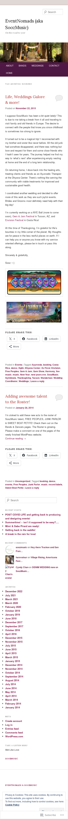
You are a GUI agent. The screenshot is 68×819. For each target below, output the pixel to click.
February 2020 (13, 607)
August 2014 (12, 680)
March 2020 (11, 603)
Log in (9, 725)
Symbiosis (10, 377)
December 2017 (13, 622)
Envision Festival (14, 220)
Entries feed (12, 728)
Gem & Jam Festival (23, 216)
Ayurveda (37, 364)
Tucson (36, 377)
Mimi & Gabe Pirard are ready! (22, 526)
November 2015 (13, 641)
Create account (13, 721)
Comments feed (14, 732)
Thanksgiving (24, 377)
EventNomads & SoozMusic (21, 785)
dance (14, 368)
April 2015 (11, 653)
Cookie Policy (12, 804)
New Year (25, 374)
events (8, 484)
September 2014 (14, 676)
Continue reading (15, 438)
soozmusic (21, 547)
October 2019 (12, 610)
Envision (55, 368)
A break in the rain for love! (20, 534)
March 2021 (11, 599)
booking (47, 364)
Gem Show (38, 371)
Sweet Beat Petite (14, 487)
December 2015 (13, 638)
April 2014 (11, 696)
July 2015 (10, 645)
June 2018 (11, 618)
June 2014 (11, 688)
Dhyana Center (32, 368)
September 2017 (14, 626)
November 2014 (13, 668)
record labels (55, 484)
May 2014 (10, 692)
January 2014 (12, 707)
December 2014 (13, 665)
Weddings (24, 381)
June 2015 (11, 649)
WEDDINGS (38, 65)
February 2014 (13, 703)
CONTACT (54, 65)
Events (18, 364)
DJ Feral (46, 368)
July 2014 (10, 684)
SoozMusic (52, 374)
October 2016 (12, 630)
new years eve (38, 374)
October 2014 (12, 672)
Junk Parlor (34, 484)
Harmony (50, 371)
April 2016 (11, 634)
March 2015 (11, 657)
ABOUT (9, 65)
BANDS (22, 65)
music (16, 374)
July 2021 (10, 595)
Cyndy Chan (22, 567)
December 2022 (13, 591)
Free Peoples (12, 371)
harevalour (21, 557)
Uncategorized (22, 481)
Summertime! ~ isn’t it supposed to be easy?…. (32, 522)
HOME (9, 72)
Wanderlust (46, 377)
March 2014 (11, 699)
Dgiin (21, 368)
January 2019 (12, 614)
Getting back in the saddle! (20, 530)
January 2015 (12, 661)
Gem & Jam (26, 371)
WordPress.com (14, 736)
